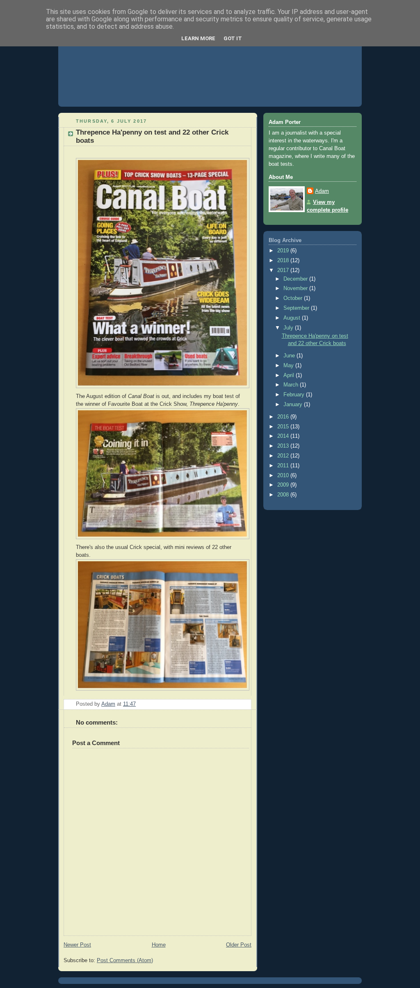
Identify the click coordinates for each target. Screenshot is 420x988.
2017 (283, 270)
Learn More (198, 38)
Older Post (238, 945)
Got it (233, 38)
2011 (283, 466)
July (289, 328)
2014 (283, 436)
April (289, 375)
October (293, 298)
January (293, 404)
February (294, 395)
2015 (283, 427)
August (292, 318)
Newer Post (77, 945)
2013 (283, 446)
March (291, 385)
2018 (283, 260)
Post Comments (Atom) (125, 960)
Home (159, 945)
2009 (283, 485)
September (297, 308)
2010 (283, 475)
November (296, 288)
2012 (283, 456)
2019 (283, 251)
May (289, 365)
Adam (322, 191)
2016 (283, 417)
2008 (283, 495)
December (296, 279)
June (290, 356)
